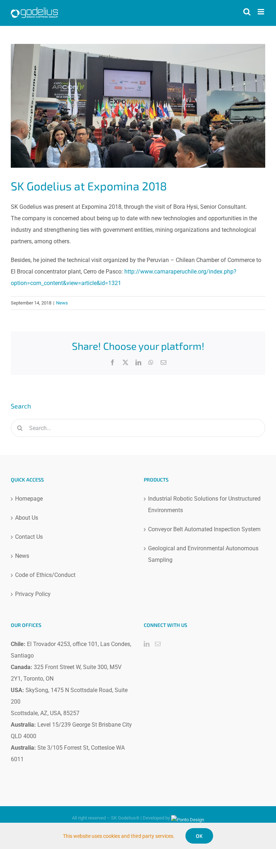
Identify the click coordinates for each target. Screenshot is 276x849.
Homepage (29, 498)
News (62, 303)
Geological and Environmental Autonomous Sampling (203, 554)
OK (199, 836)
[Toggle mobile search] (246, 11)
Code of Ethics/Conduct (45, 575)
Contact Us (29, 536)
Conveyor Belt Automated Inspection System (204, 529)
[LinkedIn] (147, 644)
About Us (26, 517)
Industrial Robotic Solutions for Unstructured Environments (204, 504)
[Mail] (158, 644)
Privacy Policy (33, 594)
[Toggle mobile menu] (261, 11)
